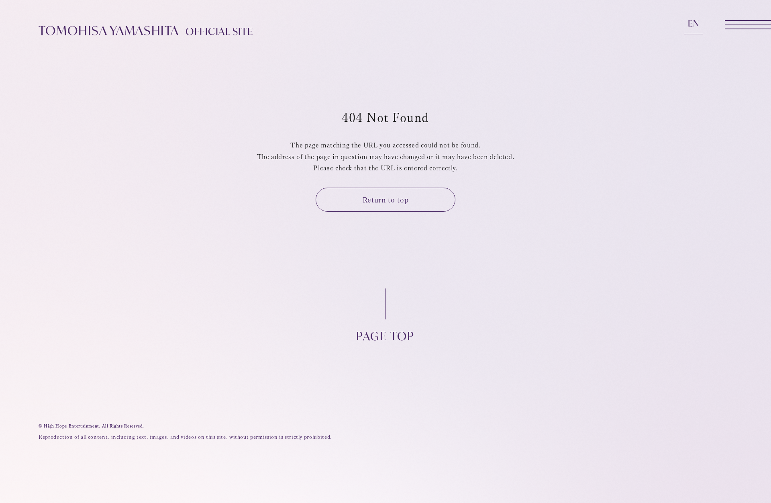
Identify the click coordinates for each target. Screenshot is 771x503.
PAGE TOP (385, 335)
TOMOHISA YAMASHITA (146, 30)
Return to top (385, 199)
